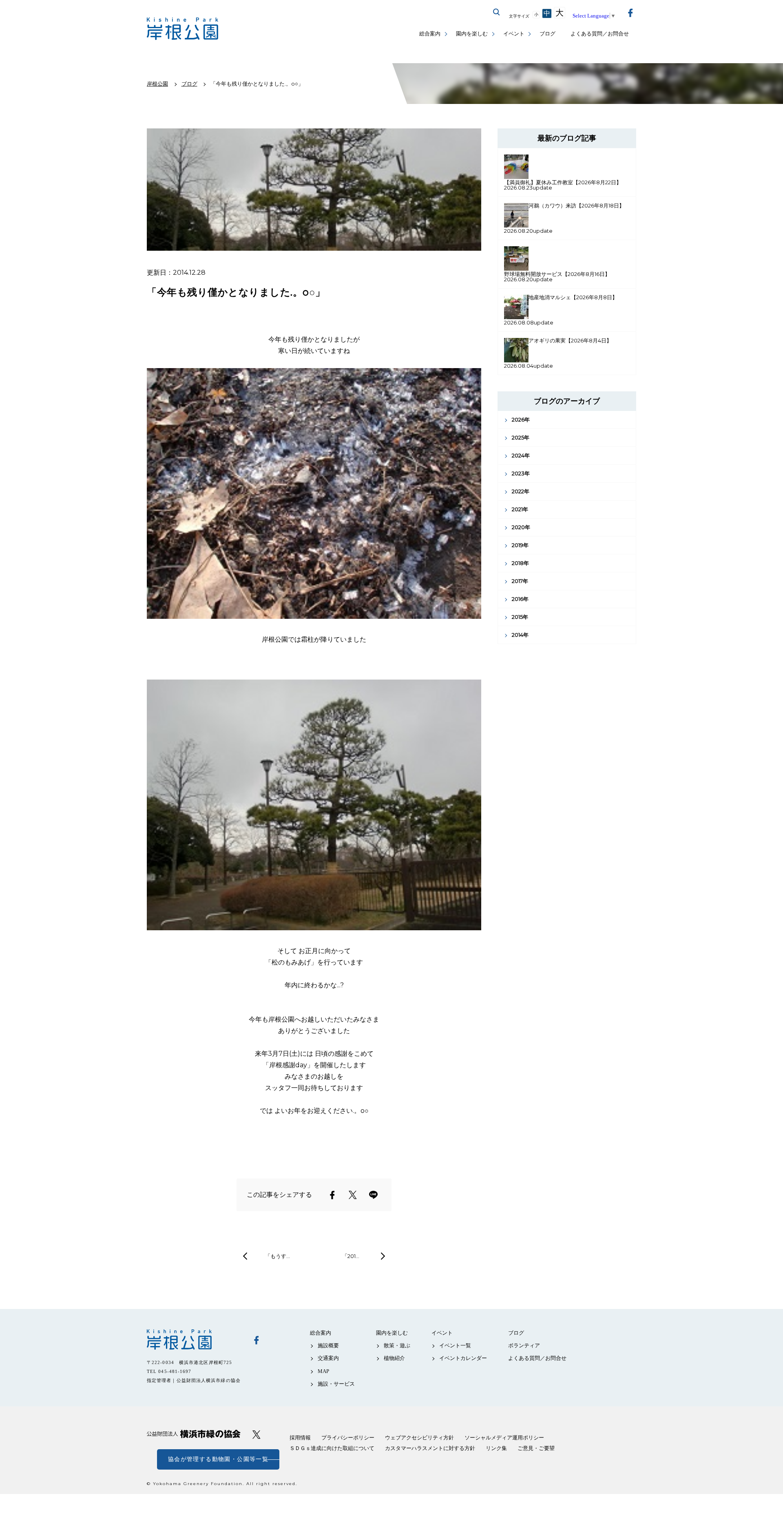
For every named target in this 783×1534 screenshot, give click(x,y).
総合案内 (429, 34)
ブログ (547, 34)
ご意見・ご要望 (536, 1448)
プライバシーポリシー (347, 1438)
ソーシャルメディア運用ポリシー (504, 1438)
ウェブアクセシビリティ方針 (419, 1438)
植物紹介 (394, 1358)
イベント (513, 34)
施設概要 (328, 1345)
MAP (323, 1371)
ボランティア (524, 1345)
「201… (350, 1256)
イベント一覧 (455, 1345)
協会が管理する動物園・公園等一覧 (218, 1459)
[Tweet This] (353, 1195)
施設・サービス (336, 1384)
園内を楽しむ (472, 34)
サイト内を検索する (497, 12)
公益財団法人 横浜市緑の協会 (194, 1434)
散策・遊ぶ (397, 1345)
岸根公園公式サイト (182, 29)
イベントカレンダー (463, 1358)
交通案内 (328, 1358)
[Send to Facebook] (332, 1195)
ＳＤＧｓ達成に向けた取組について (332, 1448)
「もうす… (277, 1256)
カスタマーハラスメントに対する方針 (430, 1448)
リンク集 (496, 1448)
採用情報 (300, 1438)
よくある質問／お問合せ (600, 34)
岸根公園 (194, 1339)
